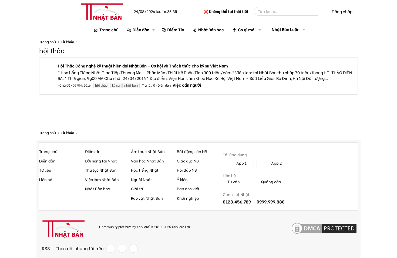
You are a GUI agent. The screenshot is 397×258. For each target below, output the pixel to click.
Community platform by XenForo (145, 226)
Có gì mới (246, 29)
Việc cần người (187, 85)
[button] (153, 30)
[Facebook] (110, 248)
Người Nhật (141, 179)
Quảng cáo (270, 181)
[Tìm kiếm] (322, 11)
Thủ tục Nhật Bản (101, 170)
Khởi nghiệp (188, 198)
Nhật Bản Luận (286, 29)
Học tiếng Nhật (145, 170)
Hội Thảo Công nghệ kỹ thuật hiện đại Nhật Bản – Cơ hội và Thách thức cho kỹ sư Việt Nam (143, 66)
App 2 (276, 163)
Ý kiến (182, 179)
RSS (46, 248)
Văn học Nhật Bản (147, 161)
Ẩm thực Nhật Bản (148, 151)
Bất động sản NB (192, 151)
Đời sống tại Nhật (101, 161)
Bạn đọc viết (188, 188)
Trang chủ (109, 29)
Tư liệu (45, 170)
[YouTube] (133, 248)
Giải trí (137, 188)
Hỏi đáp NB (187, 170)
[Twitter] (122, 248)
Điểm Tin (175, 29)
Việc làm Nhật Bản (102, 179)
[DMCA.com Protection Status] (324, 229)
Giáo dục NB (188, 161)
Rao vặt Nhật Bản (147, 198)
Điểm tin (92, 151)
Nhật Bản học (211, 29)
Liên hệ (45, 179)
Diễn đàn (141, 29)
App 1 (241, 163)
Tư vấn (233, 181)
